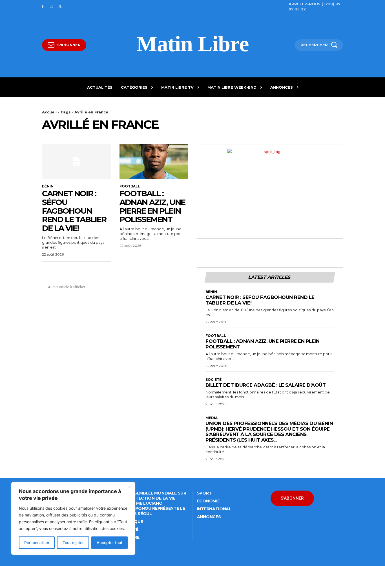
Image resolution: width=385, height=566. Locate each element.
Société (213, 380)
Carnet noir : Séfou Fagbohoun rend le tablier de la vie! (74, 211)
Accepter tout (109, 542)
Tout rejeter (73, 542)
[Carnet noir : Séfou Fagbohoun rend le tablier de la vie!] (76, 161)
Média (211, 418)
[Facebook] (43, 7)
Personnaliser (36, 542)
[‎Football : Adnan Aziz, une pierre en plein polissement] (154, 161)
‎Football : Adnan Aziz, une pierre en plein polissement (152, 206)
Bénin (48, 186)
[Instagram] (51, 7)
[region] (73, 518)
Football (130, 186)
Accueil (49, 112)
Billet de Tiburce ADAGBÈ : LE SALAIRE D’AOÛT (265, 385)
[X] (60, 7)
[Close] (129, 487)
